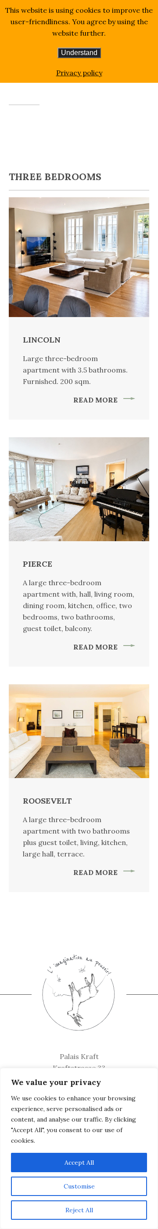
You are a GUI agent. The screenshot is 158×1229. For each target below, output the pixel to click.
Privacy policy (79, 72)
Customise (79, 1186)
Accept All (79, 1162)
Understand (79, 52)
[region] (79, 1148)
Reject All (79, 1210)
